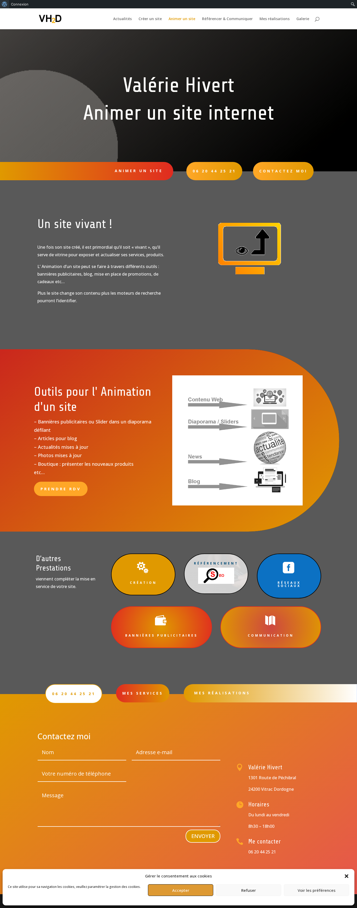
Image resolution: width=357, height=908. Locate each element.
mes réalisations (222, 692)
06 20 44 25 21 (214, 170)
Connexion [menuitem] (19, 4)
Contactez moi (283, 170)
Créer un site (150, 19)
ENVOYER (203, 836)
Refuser (248, 890)
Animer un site (182, 19)
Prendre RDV (61, 488)
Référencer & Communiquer (227, 19)
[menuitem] (4, 4)
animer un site (139, 170)
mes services (142, 693)
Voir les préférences (317, 890)
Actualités (122, 19)
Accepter (180, 890)
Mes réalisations (275, 19)
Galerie (302, 19)
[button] (346, 876)
